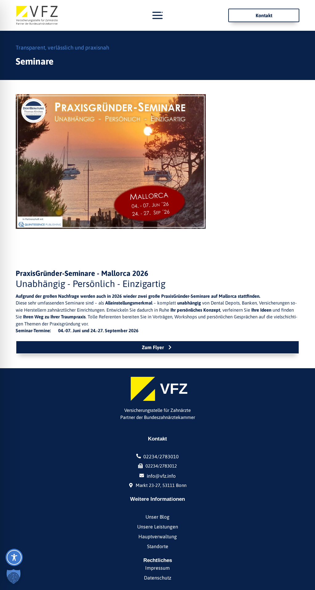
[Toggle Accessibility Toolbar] (14, 557)
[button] (13, 576)
